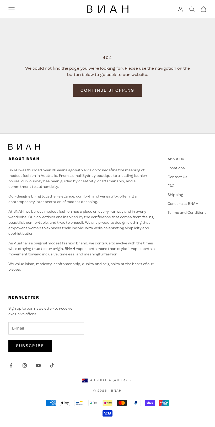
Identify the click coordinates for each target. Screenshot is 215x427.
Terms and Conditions (187, 213)
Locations (176, 168)
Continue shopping (107, 90)
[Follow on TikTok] (52, 365)
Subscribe (30, 345)
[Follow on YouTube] (38, 365)
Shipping (175, 195)
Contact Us (177, 177)
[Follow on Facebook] (11, 365)
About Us (176, 159)
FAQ (171, 186)
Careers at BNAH (183, 204)
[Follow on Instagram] (24, 365)
